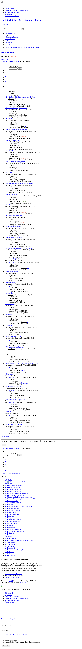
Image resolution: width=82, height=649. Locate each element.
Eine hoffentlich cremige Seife (16, 162)
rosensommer (10, 282)
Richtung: (44, 441)
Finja (9, 273)
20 (9, 275)
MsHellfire (24, 311)
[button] (5, 65)
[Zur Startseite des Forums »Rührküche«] (3, 5)
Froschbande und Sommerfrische (16, 399)
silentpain (11, 338)
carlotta (23, 395)
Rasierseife (9, 172)
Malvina (24, 370)
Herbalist (10, 250)
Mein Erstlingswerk (12, 140)
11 (9, 111)
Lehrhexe (11, 99)
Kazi (9, 109)
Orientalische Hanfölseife (14, 216)
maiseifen (9, 314)
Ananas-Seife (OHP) (13, 259)
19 (9, 144)
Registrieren (15, 619)
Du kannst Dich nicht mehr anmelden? (17, 10)
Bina (9, 207)
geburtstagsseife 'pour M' (14, 424)
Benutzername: (7, 625)
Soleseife (9, 325)
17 (9, 286)
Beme (9, 217)
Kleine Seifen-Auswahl (13, 386)
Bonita (10, 142)
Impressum (8, 14)
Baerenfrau (24, 383)
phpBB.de (23, 582)
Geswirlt (9, 118)
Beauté (10, 174)
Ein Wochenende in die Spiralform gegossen (20, 183)
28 (9, 154)
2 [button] (5, 72)
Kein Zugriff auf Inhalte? (13, 12)
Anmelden (5, 619)
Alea (22, 147)
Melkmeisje (25, 431)
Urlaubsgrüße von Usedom (15, 347)
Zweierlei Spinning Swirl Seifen (16, 108)
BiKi (22, 289)
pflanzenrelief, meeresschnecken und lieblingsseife (22, 363)
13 (9, 264)
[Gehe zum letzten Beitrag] (28, 104)
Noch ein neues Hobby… (14, 226)
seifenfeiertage (11, 304)
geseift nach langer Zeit (13, 336)
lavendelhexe (25, 408)
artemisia (24, 268)
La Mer (8, 205)
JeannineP (11, 163)
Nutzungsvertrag (10, 8)
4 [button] (5, 76)
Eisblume (9, 412)
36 (9, 356)
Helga (23, 223)
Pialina (23, 136)
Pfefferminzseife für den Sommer (16, 129)
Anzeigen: (5, 441)
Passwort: (5, 630)
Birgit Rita (12, 56)
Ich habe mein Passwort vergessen (17, 634)
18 (9, 208)
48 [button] (5, 81)
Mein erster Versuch (12, 194)
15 (9, 230)
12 (9, 165)
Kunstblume (11, 153)
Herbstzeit (9, 374)
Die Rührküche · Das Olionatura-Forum (21, 20)
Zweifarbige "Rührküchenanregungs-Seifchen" (21, 97)
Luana (10, 185)
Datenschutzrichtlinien (12, 16)
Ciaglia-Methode (11, 151)
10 (9, 122)
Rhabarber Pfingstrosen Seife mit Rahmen (19, 248)
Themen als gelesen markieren (10, 61)
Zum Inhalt (4, 24)
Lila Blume (11, 327)
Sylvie (23, 180)
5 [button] (5, 77)
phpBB (11, 581)
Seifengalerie (7, 52)
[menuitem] (11, 37)
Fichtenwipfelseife (12, 271)
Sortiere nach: (23, 441)
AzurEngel (11, 262)
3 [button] (5, 74)
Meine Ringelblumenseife (14, 237)
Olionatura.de (9, 593)
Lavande (24, 322)
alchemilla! (9, 293)
